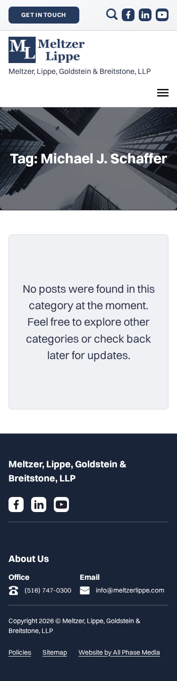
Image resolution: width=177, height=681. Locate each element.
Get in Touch (43, 14)
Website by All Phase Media (119, 652)
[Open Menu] (163, 92)
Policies (19, 652)
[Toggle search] (112, 14)
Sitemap (54, 652)
